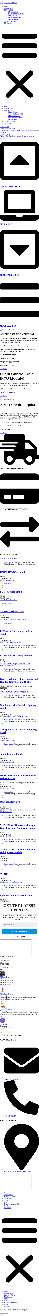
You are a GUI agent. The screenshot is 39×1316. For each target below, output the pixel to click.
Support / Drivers (9, 21)
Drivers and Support (7, 392)
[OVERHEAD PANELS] (19, 183)
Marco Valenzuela (6, 1009)
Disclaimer (7, 1208)
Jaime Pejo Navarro (6, 994)
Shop (6, 1200)
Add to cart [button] (8, 583)
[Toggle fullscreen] (3, 1313)
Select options (8, 562)
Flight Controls (13, 12)
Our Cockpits (8, 8)
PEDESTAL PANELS (9, 275)
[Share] (5, 1313)
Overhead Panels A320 (16, 14)
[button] (19, 65)
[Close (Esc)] (7, 1313)
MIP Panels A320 (14, 15)
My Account (8, 23)
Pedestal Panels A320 (15, 17)
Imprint (6, 1206)
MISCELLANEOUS (9, 326)
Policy (6, 1202)
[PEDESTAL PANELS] (19, 271)
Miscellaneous (13, 19)
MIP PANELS (6, 224)
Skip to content (5, 1)
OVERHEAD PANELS (10, 186)
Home (6, 6)
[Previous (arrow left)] (1, 1315)
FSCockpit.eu (4, 977)
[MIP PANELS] (19, 220)
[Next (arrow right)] (3, 1315)
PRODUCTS (8, 10)
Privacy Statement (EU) (12, 1204)
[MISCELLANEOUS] (19, 322)
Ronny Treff (4, 1024)
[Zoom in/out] (1, 1313)
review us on (4, 985)
